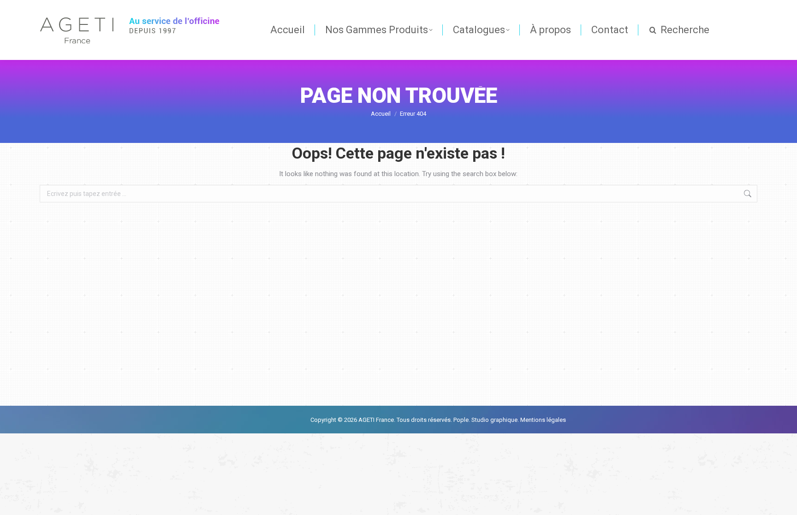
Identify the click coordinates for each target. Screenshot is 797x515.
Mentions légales (542, 419)
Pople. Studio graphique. (486, 419)
